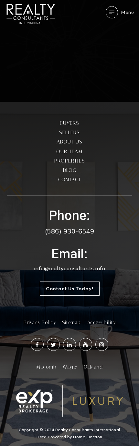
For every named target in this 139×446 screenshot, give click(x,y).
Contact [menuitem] (69, 179)
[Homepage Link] (31, 13)
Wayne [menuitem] (70, 367)
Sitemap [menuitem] (71, 322)
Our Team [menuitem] (69, 151)
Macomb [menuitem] (46, 367)
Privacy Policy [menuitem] (40, 322)
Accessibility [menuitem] (101, 322)
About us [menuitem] (69, 142)
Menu (127, 12)
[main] (69, 51)
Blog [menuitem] (69, 170)
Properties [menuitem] (69, 161)
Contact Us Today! (69, 288)
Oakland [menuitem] (93, 367)
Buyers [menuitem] (69, 123)
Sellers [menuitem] (69, 132)
